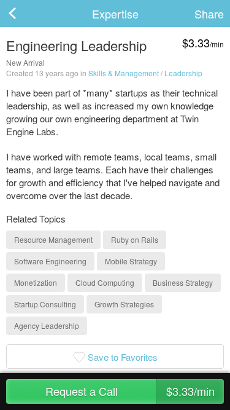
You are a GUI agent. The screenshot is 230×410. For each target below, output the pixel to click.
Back (24, 13)
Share (209, 14)
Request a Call (130, 391)
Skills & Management (123, 73)
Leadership (183, 73)
